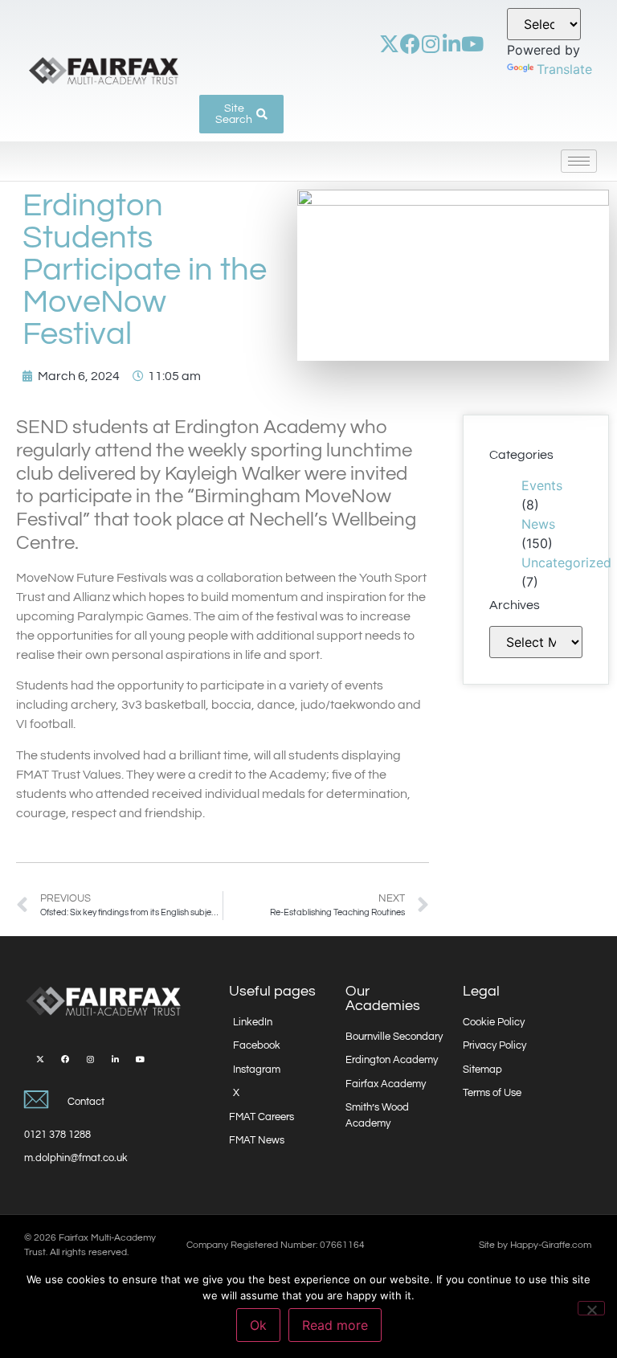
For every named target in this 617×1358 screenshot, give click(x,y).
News (538, 524)
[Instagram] (431, 44)
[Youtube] (473, 44)
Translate (564, 69)
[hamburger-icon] (579, 161)
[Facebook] (410, 44)
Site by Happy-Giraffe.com (535, 1245)
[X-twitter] (389, 44)
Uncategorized (566, 562)
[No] (591, 1308)
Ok (258, 1325)
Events (541, 485)
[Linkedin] (452, 44)
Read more (335, 1325)
